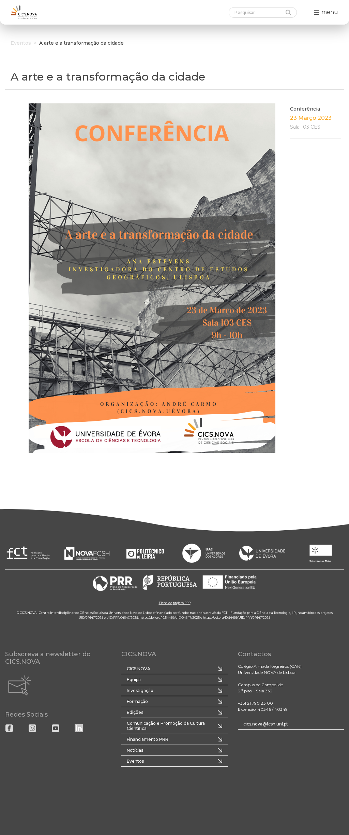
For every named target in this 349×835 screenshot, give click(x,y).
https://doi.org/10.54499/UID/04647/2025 (169, 617)
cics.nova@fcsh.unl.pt (265, 723)
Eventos (21, 43)
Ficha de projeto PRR (175, 602)
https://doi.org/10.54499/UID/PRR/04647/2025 (236, 617)
